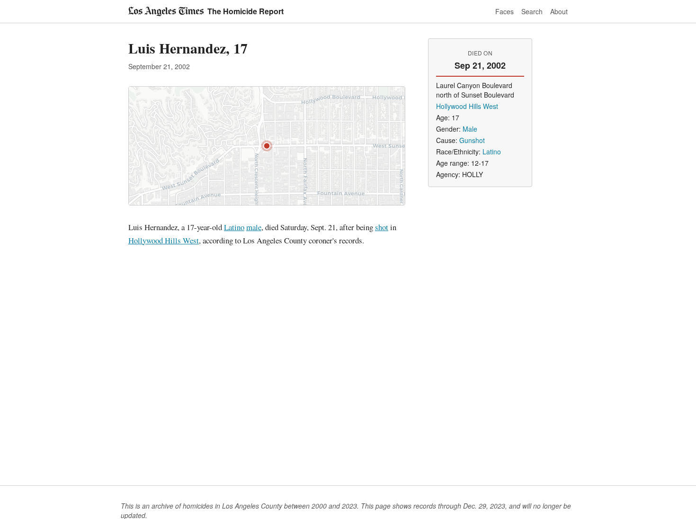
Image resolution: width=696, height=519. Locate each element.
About (559, 11)
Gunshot (472, 140)
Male (470, 129)
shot (381, 227)
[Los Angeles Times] (166, 11)
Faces (504, 11)
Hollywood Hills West (163, 240)
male (253, 227)
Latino (234, 227)
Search (532, 11)
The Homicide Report (245, 11)
